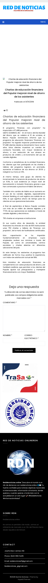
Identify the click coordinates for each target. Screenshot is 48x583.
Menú (43, 21)
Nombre (7, 335)
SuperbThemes (24, 579)
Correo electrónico (31, 337)
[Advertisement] (24, 50)
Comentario (10, 302)
